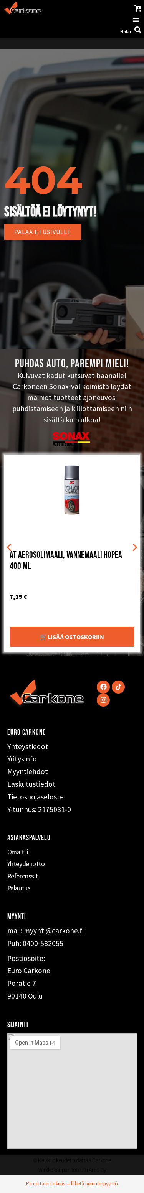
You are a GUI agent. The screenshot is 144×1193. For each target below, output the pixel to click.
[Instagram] (103, 700)
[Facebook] (103, 687)
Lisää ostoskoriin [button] (76, 637)
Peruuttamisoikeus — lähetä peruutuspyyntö (72, 1183)
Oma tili (17, 852)
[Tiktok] (118, 687)
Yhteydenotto (26, 864)
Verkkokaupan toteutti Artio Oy (72, 1170)
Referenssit (22, 876)
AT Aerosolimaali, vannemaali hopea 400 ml (66, 560)
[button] (136, 20)
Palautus (18, 888)
